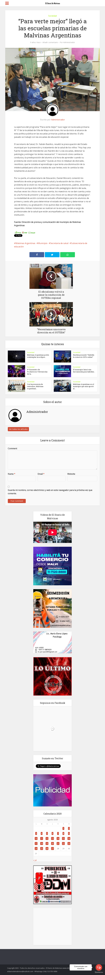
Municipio (43, 243)
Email (41, 473)
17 (36, 843)
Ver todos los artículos (18, 429)
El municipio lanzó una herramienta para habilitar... (84, 370)
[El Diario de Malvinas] (52, 3)
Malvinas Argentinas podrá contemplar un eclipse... (38, 356)
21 (58, 843)
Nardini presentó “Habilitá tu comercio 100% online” (83, 356)
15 (63, 838)
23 (69, 843)
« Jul (35, 860)
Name (11, 473)
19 (47, 843)
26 (47, 848)
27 (52, 848)
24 (36, 848)
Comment (12, 448)
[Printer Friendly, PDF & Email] (25, 232)
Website (71, 473)
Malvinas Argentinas (25, 243)
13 (52, 838)
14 (58, 838)
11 (42, 838)
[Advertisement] (52, 926)
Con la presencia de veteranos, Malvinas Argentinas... (35, 386)
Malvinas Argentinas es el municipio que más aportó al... (83, 386)
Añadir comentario (50, 42)
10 (36, 838)
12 (47, 838)
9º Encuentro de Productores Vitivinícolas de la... (37, 371)
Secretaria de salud (59, 243)
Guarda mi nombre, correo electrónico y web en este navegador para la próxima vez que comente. (50, 492)
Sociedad (52, 15)
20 (52, 843)
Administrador (69, 42)
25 (42, 848)
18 (42, 843)
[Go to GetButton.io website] (99, 972)
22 (63, 843)
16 (69, 838)
